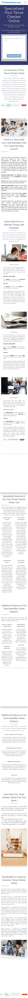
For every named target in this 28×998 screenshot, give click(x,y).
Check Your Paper (14, 55)
